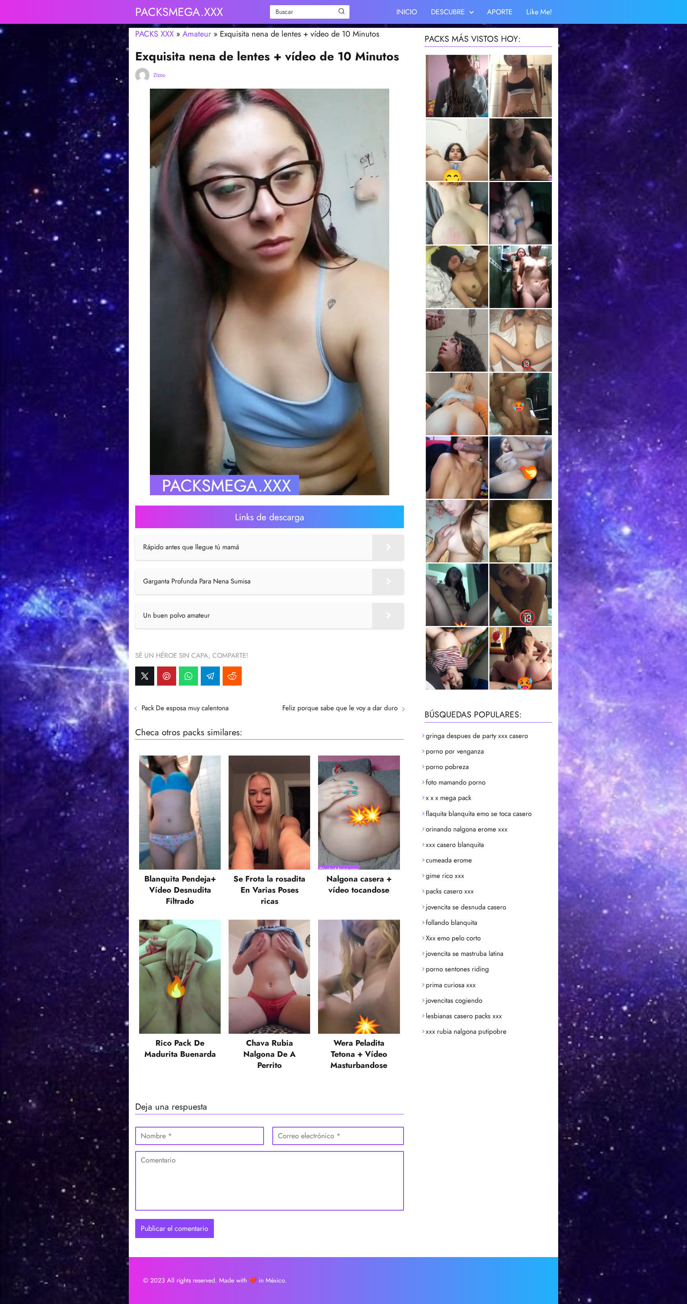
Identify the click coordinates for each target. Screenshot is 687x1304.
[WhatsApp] (188, 676)
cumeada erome (449, 860)
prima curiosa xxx (450, 985)
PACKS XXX (154, 34)
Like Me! (539, 12)
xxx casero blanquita (455, 844)
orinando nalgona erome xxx (466, 829)
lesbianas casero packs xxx (464, 1016)
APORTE (499, 12)
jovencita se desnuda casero (466, 907)
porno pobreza (447, 766)
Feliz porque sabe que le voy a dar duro (340, 708)
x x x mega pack (448, 797)
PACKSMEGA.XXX (179, 12)
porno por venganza (455, 751)
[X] (144, 676)
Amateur (196, 34)
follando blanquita (451, 922)
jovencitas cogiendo (454, 1000)
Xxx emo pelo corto (453, 938)
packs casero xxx (450, 891)
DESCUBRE (448, 12)
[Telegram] (210, 676)
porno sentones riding (457, 969)
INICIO (406, 12)
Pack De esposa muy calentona (185, 708)
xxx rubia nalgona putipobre (466, 1031)
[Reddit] (232, 676)
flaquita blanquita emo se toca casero (479, 813)
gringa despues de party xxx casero (477, 735)
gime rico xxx (445, 875)
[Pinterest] (166, 676)
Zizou (159, 75)
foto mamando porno (455, 782)
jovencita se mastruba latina (464, 953)
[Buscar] (341, 11)
